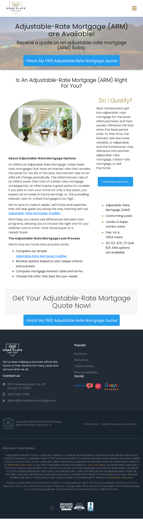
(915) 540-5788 (18, 394)
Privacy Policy (91, 424)
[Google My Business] (111, 386)
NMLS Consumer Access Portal (120, 424)
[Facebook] (83, 386)
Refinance (81, 360)
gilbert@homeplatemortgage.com (31, 400)
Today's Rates (84, 366)
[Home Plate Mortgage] (12, 350)
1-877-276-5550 (95, 465)
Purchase (80, 354)
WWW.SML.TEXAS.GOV (20, 465)
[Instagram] (98, 388)
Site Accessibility (85, 372)
